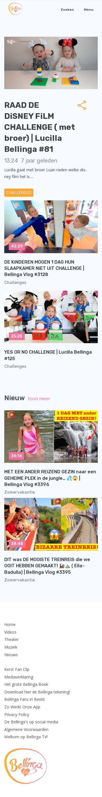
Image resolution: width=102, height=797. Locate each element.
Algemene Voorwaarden (26, 729)
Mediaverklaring (18, 677)
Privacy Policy (16, 714)
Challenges (18, 192)
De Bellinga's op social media (31, 721)
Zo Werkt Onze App (22, 707)
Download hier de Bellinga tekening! (37, 692)
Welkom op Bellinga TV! (26, 736)
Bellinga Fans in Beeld (24, 699)
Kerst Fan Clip (16, 669)
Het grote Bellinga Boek (26, 684)
